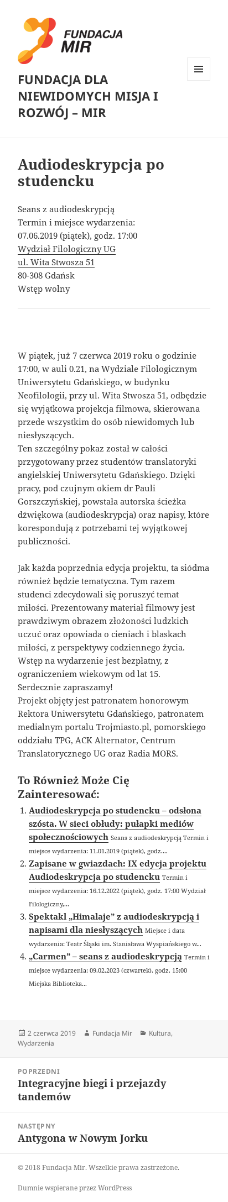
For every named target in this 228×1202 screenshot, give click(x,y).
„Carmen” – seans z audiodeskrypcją (105, 956)
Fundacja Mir (112, 1033)
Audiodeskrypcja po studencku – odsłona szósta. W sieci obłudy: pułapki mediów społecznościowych (115, 823)
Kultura (160, 1033)
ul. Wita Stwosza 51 (56, 261)
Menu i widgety (199, 80)
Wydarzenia (36, 1043)
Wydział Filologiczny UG (67, 248)
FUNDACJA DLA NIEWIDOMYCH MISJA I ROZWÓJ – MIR (88, 95)
